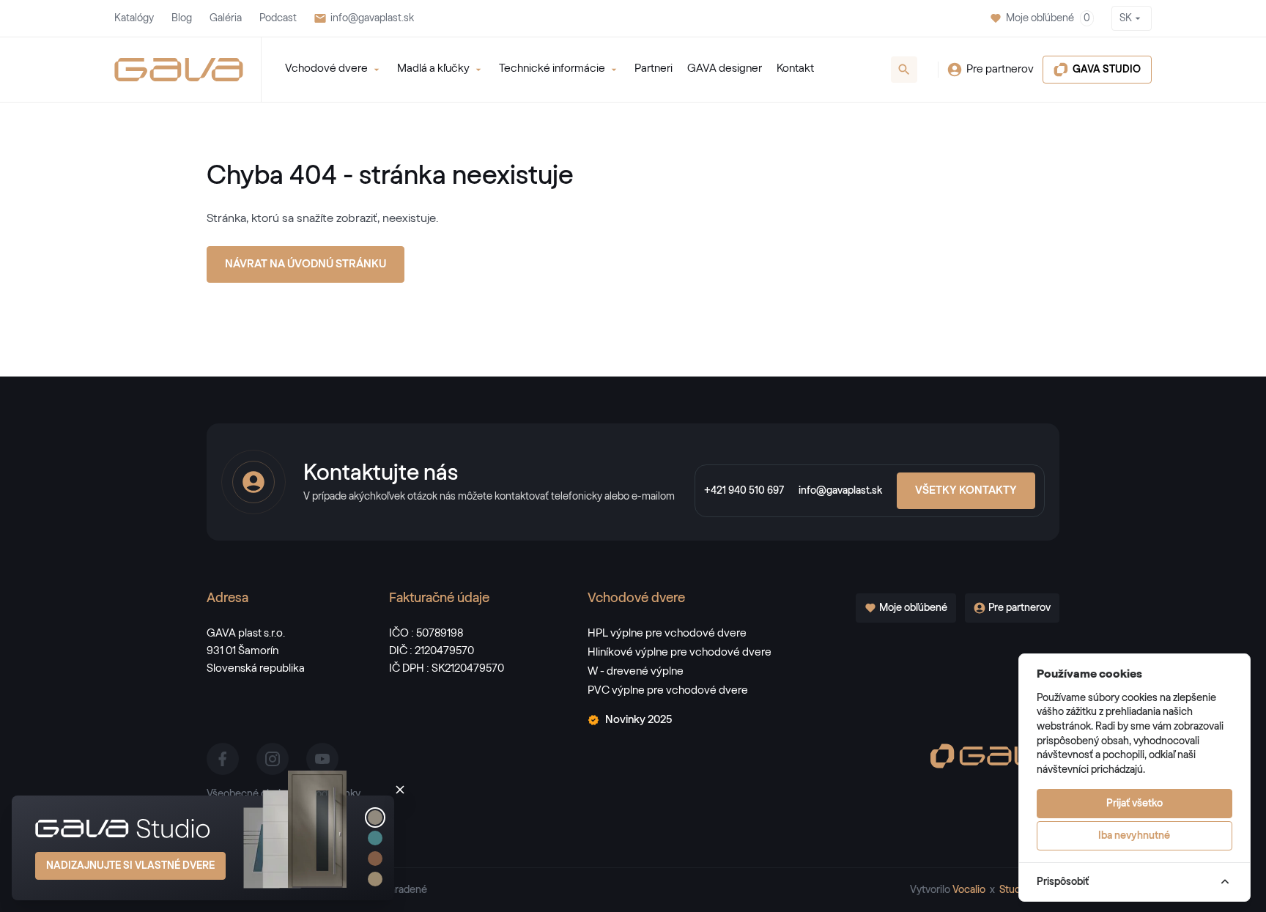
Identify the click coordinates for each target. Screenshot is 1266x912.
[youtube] (322, 759)
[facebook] (223, 759)
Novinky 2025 (638, 719)
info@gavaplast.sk (372, 18)
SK (1125, 18)
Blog (181, 18)
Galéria (226, 18)
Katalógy (134, 18)
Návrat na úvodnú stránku (305, 264)
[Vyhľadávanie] (904, 69)
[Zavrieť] (400, 789)
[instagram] (272, 759)
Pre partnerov (1000, 69)
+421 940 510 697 (744, 491)
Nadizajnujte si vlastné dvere (130, 866)
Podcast (278, 18)
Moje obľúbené (1048, 18)
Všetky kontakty (966, 490)
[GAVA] (178, 69)
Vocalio (968, 890)
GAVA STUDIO (1107, 69)
